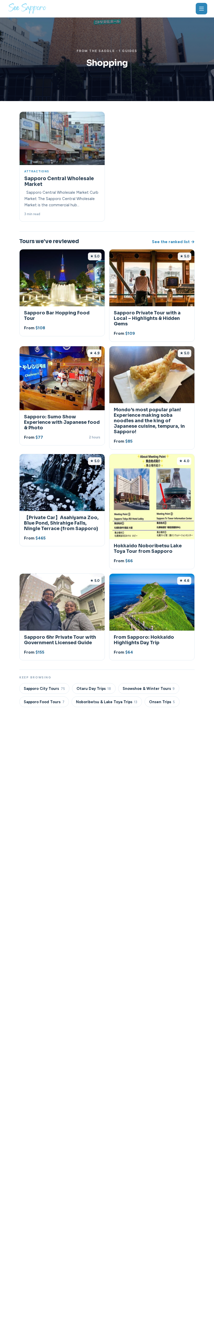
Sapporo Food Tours (44, 702)
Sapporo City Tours (44, 688)
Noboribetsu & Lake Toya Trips (107, 702)
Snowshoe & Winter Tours (149, 688)
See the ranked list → (173, 241)
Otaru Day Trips (93, 688)
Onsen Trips (162, 702)
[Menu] (201, 8)
